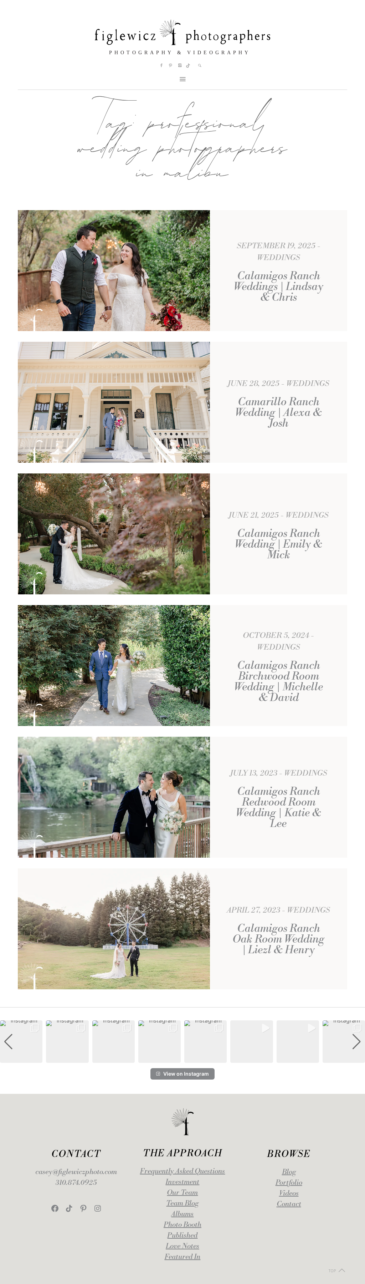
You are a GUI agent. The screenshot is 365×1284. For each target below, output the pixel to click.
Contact (289, 1204)
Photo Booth (182, 1224)
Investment (182, 1182)
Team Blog (182, 1203)
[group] (21, 1041)
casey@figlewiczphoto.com (76, 1172)
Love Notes (182, 1246)
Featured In (182, 1257)
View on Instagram (186, 1074)
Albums (182, 1214)
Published (182, 1235)
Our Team (182, 1192)
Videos (289, 1193)
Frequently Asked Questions (182, 1171)
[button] (182, 1057)
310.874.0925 (76, 1182)
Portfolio (289, 1182)
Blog (289, 1172)
